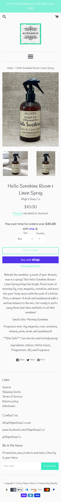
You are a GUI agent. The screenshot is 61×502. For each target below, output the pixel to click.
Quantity (40, 233)
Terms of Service (12, 397)
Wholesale (8, 406)
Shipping (17, 213)
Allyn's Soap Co (30, 483)
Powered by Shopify (48, 483)
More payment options (31, 266)
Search (6, 387)
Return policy (10, 402)
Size (25, 233)
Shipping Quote (11, 392)
